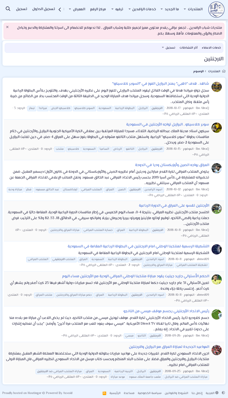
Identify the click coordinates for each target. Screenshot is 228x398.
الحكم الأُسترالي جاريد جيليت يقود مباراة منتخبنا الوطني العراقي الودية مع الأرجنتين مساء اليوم (135, 276)
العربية (210, 393)
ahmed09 (203, 259)
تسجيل (170, 47)
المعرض (79, 9)
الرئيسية (115, 393)
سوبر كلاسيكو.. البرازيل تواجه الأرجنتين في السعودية (167, 124)
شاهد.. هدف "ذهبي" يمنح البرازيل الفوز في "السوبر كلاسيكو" (160, 84)
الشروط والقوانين (176, 393)
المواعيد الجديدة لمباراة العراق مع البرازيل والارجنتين (169, 347)
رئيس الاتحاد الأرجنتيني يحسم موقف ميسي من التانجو (166, 311)
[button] (185, 9)
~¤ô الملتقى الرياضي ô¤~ (179, 114)
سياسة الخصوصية (149, 393)
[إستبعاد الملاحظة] (8, 27)
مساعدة (129, 393)
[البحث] (8, 9)
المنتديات (195, 9)
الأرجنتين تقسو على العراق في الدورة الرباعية (174, 206)
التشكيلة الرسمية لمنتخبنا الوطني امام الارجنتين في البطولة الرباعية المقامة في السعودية (138, 246)
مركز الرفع (98, 9)
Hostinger (35, 393)
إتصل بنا (196, 393)
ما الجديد (172, 9)
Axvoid (67, 393)
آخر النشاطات (188, 47)
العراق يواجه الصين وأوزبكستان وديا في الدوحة (172, 165)
